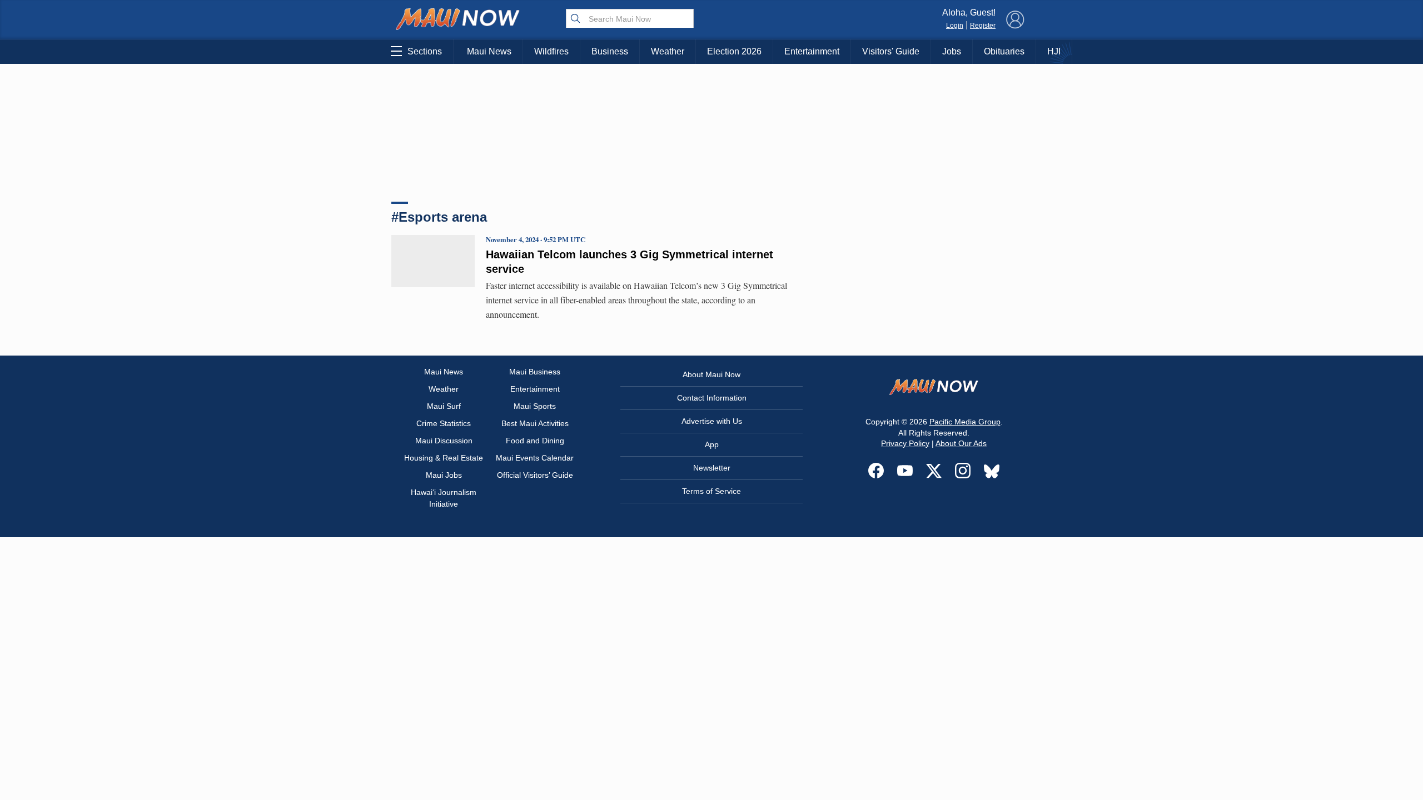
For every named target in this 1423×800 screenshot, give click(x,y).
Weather (667, 51)
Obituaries (1004, 51)
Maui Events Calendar (535, 457)
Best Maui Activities (535, 423)
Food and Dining (535, 440)
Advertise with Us (711, 421)
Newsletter (711, 467)
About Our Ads (961, 443)
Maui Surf (444, 406)
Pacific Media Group (965, 421)
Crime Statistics (443, 423)
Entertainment (811, 51)
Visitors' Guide (890, 51)
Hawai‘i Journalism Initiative (443, 498)
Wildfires (551, 51)
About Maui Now (711, 374)
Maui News (489, 51)
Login (954, 25)
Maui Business (534, 371)
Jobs (951, 51)
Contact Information (712, 397)
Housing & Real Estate (443, 457)
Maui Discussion (443, 440)
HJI (1054, 51)
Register (983, 25)
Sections (424, 51)
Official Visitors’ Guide (535, 475)
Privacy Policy (905, 443)
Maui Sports (535, 406)
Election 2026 (734, 51)
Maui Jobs (444, 475)
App (712, 444)
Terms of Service (711, 491)
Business (609, 51)
